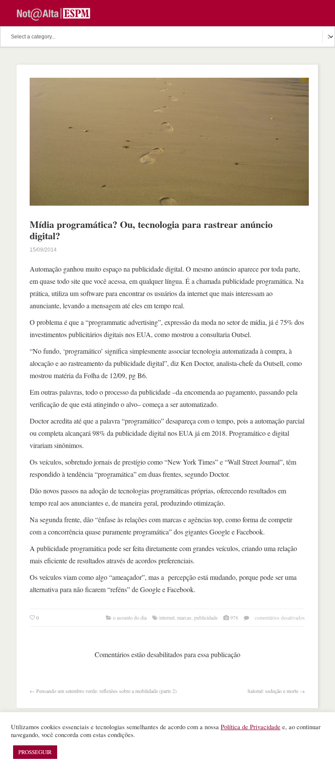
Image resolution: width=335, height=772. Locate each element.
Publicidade (206, 617)
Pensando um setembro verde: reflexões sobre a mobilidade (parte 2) (106, 690)
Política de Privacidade (250, 727)
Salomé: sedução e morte (272, 690)
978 (234, 617)
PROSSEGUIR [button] (35, 752)
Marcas (184, 617)
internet (166, 617)
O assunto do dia (130, 617)
